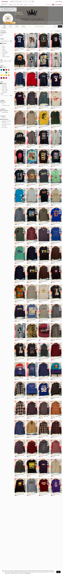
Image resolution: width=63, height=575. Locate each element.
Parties (25, 4)
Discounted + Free (5, 105)
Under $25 (4, 84)
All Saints (4, 50)
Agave (3, 49)
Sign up (60, 1)
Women (10, 4)
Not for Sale (4, 127)
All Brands (4, 43)
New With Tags (5, 112)
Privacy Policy (28, 573)
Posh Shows (30, 4)
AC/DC (3, 46)
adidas (3, 47)
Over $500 (4, 92)
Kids (18, 4)
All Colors (4, 67)
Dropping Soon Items (6, 124)
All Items (4, 102)
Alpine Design (5, 52)
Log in (57, 1)
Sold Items (4, 125)
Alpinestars (4, 53)
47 (2, 44)
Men (14, 4)
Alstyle (3, 55)
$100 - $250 (4, 89)
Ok (58, 571)
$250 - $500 (5, 90)
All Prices (4, 83)
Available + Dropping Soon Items (6, 121)
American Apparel (6, 56)
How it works (48, 4)
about (55, 26)
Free (3, 103)
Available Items (5, 119)
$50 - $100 (4, 87)
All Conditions (5, 110)
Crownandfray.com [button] (20, 20)
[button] (12, 1)
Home (21, 4)
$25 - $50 (4, 86)
